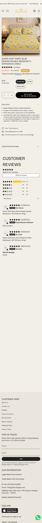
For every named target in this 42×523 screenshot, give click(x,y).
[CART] (39, 11)
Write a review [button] (21, 175)
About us (5, 402)
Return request (7, 422)
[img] (14, 205)
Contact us (5, 406)
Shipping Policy (7, 425)
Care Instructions (10, 146)
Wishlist (4, 410)
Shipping (17, 74)
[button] (7, 67)
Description (6, 104)
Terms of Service (7, 414)
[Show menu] (3, 11)
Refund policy (6, 418)
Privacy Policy (6, 429)
